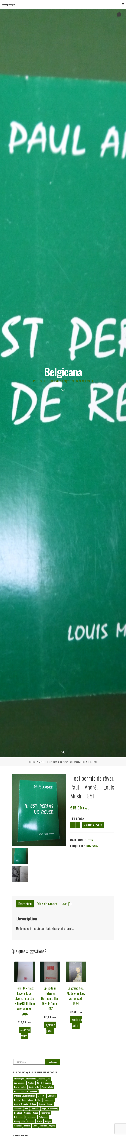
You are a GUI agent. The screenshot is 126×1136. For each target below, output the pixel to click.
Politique (30, 1121)
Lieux (26, 1108)
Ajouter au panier (93, 825)
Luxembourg (53, 1108)
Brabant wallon (20, 1087)
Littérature (92, 846)
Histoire (42, 1104)
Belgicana (63, 371)
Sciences (18, 1125)
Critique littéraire (21, 1091)
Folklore (38, 1100)
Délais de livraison (47, 903)
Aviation (31, 1082)
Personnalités (30, 1117)
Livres (42, 761)
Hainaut (33, 1104)
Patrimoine (18, 1117)
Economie (41, 1095)
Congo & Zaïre (47, 1087)
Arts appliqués (19, 1082)
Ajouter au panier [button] (25, 1033)
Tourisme (43, 1125)
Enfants (17, 1100)
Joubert (50, 1104)
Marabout (18, 1112)
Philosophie (43, 1117)
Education (52, 1095)
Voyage (52, 1125)
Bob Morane (46, 1082)
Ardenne (41, 1078)
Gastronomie (49, 1100)
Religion (48, 1121)
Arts (48, 1078)
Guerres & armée (21, 1104)
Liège (44, 1108)
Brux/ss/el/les (34, 1087)
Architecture (31, 1078)
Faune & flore (27, 1100)
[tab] (25, 903)
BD (38, 1082)
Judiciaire (18, 1108)
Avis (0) (67, 903)
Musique (27, 1112)
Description (25, 903)
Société (27, 1125)
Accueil (32, 761)
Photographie (19, 1121)
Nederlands (45, 1112)
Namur (35, 1112)
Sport (35, 1125)
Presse (39, 1121)
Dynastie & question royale (24, 1095)
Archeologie (19, 1078)
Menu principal (8, 4)
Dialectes (34, 1091)
